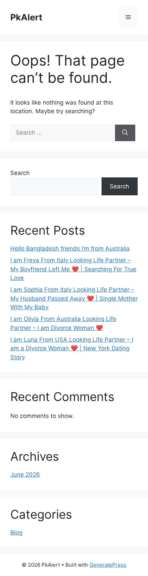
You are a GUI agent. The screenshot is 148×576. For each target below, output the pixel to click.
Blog (16, 532)
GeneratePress (107, 565)
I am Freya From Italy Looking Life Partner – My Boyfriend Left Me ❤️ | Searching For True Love (73, 269)
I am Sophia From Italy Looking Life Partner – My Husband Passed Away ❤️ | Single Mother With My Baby (74, 298)
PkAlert (26, 17)
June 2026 (25, 474)
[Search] (125, 133)
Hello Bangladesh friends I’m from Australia (70, 248)
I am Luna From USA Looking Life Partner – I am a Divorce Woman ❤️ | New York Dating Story (71, 348)
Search (20, 172)
